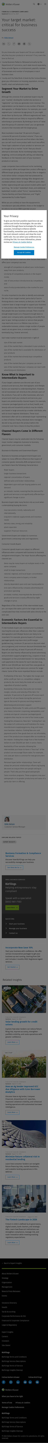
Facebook (3, 1382)
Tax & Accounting (8, 1312)
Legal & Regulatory (9, 1325)
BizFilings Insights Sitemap (12, 1370)
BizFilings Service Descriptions (14, 1361)
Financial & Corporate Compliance (15, 1321)
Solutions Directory (9, 1303)
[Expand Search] (34, 4)
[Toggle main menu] (44, 4)
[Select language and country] (39, 4)
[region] (24, 234)
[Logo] (12, 4)
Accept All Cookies (24, 253)
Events (4, 1296)
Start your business (17, 924)
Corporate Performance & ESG (14, 1316)
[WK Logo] (10, 1389)
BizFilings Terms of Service (12, 1366)
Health (4, 1307)
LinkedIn (18, 1382)
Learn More (11, 908)
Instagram (11, 1382)
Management (7, 1287)
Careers (5, 1336)
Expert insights (9, 842)
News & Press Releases (11, 1291)
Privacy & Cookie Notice (22, 242)
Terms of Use (7, 1403)
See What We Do (13, 867)
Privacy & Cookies (23, 1403)
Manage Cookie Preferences (24, 247)
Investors (5, 1341)
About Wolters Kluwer (10, 1274)
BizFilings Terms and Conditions (14, 1357)
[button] (3, 43)
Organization (7, 1282)
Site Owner (6, 1345)
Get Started (11, 967)
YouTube (25, 1382)
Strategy (5, 1278)
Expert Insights (13, 1263)
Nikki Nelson (8, 38)
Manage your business (18, 928)
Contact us (13, 933)
